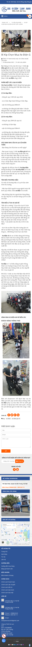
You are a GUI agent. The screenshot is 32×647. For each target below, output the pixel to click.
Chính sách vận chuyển (8, 584)
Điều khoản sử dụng (7, 575)
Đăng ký (29, 2)
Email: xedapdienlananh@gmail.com (10, 619)
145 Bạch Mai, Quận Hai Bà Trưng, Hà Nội (14, 484)
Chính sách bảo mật (7, 592)
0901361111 (14, 615)
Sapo (17, 641)
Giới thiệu (13, 2)
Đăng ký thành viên (7, 569)
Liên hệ (3, 559)
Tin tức (3, 557)
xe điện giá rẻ (16, 418)
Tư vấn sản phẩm (21, 62)
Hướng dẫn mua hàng (7, 566)
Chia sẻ (3, 415)
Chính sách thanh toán (8, 582)
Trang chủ (4, 551)
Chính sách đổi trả (6, 587)
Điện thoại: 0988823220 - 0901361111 (13, 487)
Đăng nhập (24, 2)
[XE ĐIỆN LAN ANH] (16, 9)
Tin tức (8, 2)
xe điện (8, 418)
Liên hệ (19, 2)
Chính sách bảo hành (7, 590)
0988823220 (14, 613)
